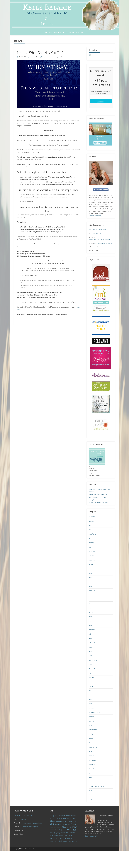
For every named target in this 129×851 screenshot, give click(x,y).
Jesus (90, 651)
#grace (54, 816)
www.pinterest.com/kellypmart (103, 243)
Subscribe (101, 101)
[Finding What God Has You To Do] (48, 84)
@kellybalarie (97, 233)
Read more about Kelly (95, 215)
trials (90, 773)
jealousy (64, 830)
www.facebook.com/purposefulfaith (99, 239)
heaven (91, 638)
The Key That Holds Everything (98, 494)
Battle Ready (92, 534)
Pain (67, 833)
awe (90, 529)
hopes (52, 830)
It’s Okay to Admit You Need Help (98, 502)
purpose (91, 708)
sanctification (93, 729)
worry (75, 841)
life (52, 833)
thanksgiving (92, 760)
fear (62, 57)
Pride (90, 703)
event (90, 586)
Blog (77, 32)
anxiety (61, 815)
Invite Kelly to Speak (60, 32)
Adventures (92, 516)
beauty (67, 815)
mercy (90, 664)
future (60, 827)
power (60, 835)
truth (90, 782)
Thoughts (91, 769)
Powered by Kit (101, 106)
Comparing (92, 556)
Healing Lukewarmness (95, 500)
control (91, 564)
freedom (75, 824)
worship (91, 799)
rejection (91, 716)
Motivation (92, 677)
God (90, 621)
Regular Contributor (94, 712)
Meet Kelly (48, 32)
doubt (90, 573)
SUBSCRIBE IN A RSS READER (97, 230)
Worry (90, 795)
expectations (92, 590)
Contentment (49, 57)
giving (90, 616)
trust (65, 841)
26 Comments (71, 57)
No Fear (91, 682)
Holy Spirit (92, 643)
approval (91, 521)
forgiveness (92, 608)
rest (73, 838)
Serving (91, 734)
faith (59, 57)
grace (90, 625)
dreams (91, 577)
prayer (90, 699)
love (57, 833)
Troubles (91, 777)
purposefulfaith (34, 57)
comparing (53, 818)
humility (58, 830)
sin (89, 743)
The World (92, 764)
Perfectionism (93, 695)
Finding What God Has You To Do (41, 52)
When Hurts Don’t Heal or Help (97, 497)
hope (90, 647)
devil (90, 569)
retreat (90, 725)
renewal (68, 838)
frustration (53, 827)
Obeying (91, 686)
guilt (90, 634)
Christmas (92, 551)
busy (43, 57)
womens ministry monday (96, 786)
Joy (75, 830)
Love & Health (93, 660)
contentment (62, 818)
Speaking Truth (93, 747)
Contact (71, 32)
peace (90, 690)
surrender (91, 756)
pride (70, 835)
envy (90, 582)
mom (90, 673)
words (90, 790)
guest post (92, 629)
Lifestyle (91, 656)
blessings (91, 543)
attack (90, 525)
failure (55, 57)
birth (90, 538)
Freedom (91, 612)
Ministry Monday (93, 669)
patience (73, 832)
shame (91, 738)
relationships (92, 721)
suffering (91, 751)
